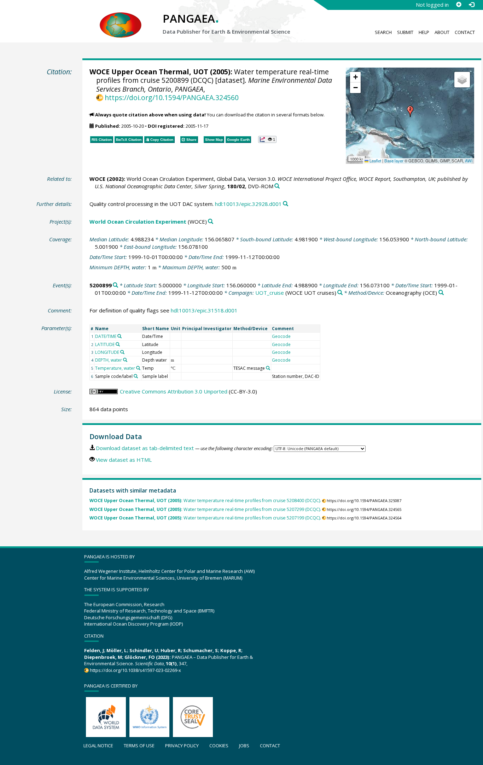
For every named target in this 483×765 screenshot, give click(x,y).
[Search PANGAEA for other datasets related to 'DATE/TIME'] (119, 336)
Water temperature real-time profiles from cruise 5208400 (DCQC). (205, 500)
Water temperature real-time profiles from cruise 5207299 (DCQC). (205, 509)
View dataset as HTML (124, 459)
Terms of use (139, 745)
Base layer (393, 160)
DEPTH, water (108, 360)
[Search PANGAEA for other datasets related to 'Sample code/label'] (136, 376)
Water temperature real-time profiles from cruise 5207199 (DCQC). (205, 518)
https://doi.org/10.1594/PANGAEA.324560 (172, 97)
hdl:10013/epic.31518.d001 (204, 310)
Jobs (244, 745)
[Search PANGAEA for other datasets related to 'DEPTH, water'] (125, 360)
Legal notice (98, 745)
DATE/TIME (105, 336)
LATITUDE (105, 344)
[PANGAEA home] (120, 18)
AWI (468, 160)
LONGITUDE (107, 352)
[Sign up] (458, 4)
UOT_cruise (269, 292)
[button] (410, 111)
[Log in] (471, 4)
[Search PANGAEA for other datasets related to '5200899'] (115, 285)
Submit (405, 32)
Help (424, 32)
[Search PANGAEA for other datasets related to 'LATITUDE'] (118, 344)
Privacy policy (182, 745)
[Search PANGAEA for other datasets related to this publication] (277, 186)
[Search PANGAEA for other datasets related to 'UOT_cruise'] (340, 292)
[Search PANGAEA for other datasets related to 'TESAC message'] (268, 368)
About (442, 32)
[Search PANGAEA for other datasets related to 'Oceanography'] (441, 292)
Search (383, 32)
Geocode (281, 336)
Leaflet (374, 160)
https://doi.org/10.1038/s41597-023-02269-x (135, 670)
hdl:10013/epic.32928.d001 (248, 203)
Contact (465, 32)
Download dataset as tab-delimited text (145, 447)
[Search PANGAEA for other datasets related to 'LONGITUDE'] (122, 352)
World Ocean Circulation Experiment (137, 221)
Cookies (218, 745)
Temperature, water (115, 368)
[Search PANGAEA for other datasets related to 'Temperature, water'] (138, 368)
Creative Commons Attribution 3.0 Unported (173, 391)
